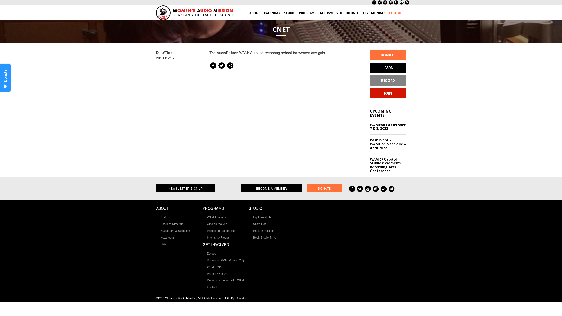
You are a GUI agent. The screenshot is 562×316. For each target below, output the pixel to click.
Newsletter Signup (185, 188)
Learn (388, 67)
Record (388, 80)
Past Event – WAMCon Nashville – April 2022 (388, 144)
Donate (388, 55)
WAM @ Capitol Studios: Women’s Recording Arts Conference (385, 165)
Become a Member (271, 188)
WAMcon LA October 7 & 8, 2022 (388, 126)
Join (388, 93)
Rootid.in (241, 298)
